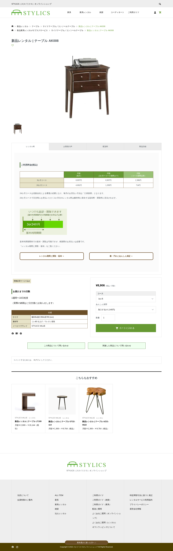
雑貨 (101, 12)
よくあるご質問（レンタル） (104, 522)
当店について (23, 495)
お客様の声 (67, 146)
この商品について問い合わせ (56, 346)
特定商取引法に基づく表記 (141, 495)
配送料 (105, 146)
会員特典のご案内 (24, 500)
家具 (69, 12)
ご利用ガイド (133, 12)
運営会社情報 (135, 509)
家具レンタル (85, 12)
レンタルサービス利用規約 (141, 500)
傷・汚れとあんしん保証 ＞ (121, 256)
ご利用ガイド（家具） (101, 504)
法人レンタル (60, 513)
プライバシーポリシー (139, 504)
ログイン (37, 360)
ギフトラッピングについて (103, 527)
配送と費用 (97, 509)
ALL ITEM (59, 495)
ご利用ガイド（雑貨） (101, 500)
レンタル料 (30, 146)
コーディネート (117, 12)
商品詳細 (142, 146)
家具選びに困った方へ (86, 543)
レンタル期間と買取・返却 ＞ (51, 256)
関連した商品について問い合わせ (117, 346)
